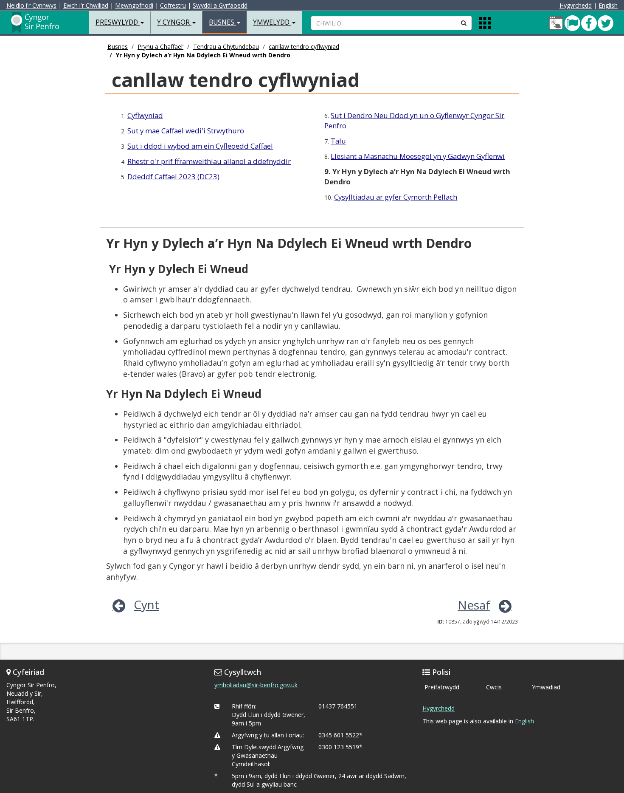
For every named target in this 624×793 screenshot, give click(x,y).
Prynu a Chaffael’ (160, 46)
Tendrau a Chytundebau (226, 46)
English (608, 5)
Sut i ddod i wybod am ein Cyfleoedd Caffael (200, 146)
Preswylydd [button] (118, 22)
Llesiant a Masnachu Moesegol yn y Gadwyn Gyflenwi (418, 156)
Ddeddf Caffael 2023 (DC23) (173, 176)
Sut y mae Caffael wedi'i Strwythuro (185, 130)
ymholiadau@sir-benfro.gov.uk (256, 685)
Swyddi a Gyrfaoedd (220, 5)
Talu (338, 141)
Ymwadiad (546, 687)
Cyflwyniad (145, 115)
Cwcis (494, 687)
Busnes (117, 46)
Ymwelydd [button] (272, 22)
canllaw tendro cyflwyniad (304, 46)
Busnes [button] (222, 22)
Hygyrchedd (575, 5)
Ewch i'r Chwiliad (85, 5)
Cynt (146, 604)
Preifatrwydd (441, 687)
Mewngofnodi (134, 5)
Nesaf (474, 605)
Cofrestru (173, 5)
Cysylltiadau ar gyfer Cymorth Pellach (395, 197)
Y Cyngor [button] (174, 22)
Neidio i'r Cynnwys (31, 5)
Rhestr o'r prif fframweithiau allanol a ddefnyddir (209, 161)
